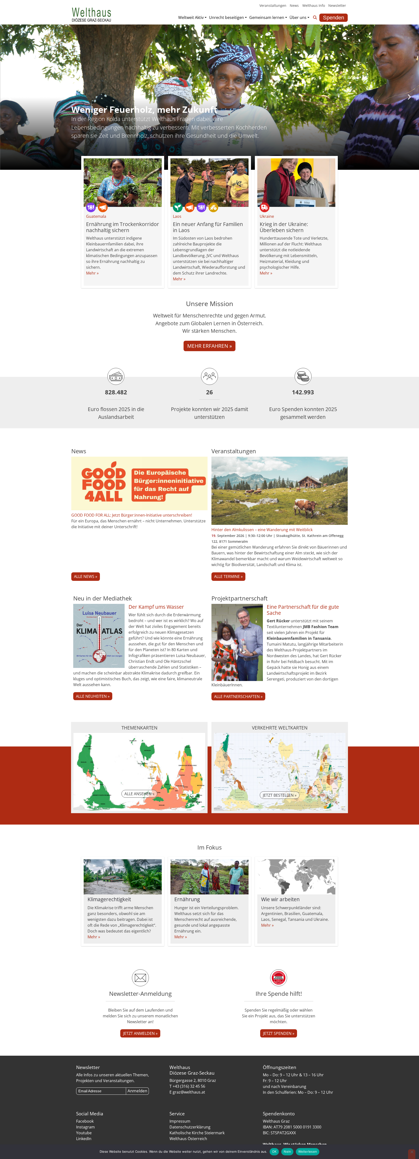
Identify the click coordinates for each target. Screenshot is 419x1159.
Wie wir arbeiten (280, 899)
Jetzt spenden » (278, 1033)
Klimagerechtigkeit (109, 899)
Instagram (85, 1127)
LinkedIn (83, 1138)
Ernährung (187, 899)
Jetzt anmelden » (140, 1033)
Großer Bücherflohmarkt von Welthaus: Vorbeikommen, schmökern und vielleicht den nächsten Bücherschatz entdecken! (173, 123)
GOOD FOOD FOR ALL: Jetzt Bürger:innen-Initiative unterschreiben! (131, 515)
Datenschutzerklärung (189, 1127)
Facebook (85, 1121)
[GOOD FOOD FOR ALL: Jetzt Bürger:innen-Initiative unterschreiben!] (139, 484)
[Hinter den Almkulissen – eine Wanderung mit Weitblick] (279, 492)
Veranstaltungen (272, 5)
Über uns (298, 17)
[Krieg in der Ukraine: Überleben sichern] (296, 182)
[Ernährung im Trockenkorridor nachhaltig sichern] (123, 182)
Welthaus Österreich (188, 1138)
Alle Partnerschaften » (238, 696)
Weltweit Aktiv (191, 17)
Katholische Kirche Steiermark (197, 1132)
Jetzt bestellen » (280, 795)
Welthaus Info (313, 5)
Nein (287, 1151)
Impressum (179, 1121)
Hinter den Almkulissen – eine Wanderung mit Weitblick (262, 529)
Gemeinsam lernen (266, 17)
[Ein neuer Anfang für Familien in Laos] (209, 182)
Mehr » (92, 273)
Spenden (333, 18)
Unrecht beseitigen (226, 17)
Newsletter (337, 5)
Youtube (84, 1132)
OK (274, 1151)
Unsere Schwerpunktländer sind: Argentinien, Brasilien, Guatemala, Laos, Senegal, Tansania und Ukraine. (295, 913)
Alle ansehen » (139, 793)
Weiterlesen (307, 1151)
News (294, 5)
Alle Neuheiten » (93, 696)
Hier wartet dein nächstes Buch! (141, 109)
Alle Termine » (228, 576)
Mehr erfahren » (209, 345)
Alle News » (85, 576)
